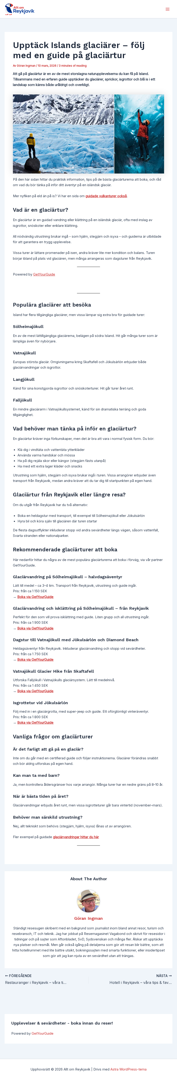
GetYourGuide (42, 1033)
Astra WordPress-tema (128, 1069)
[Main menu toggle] (167, 9)
